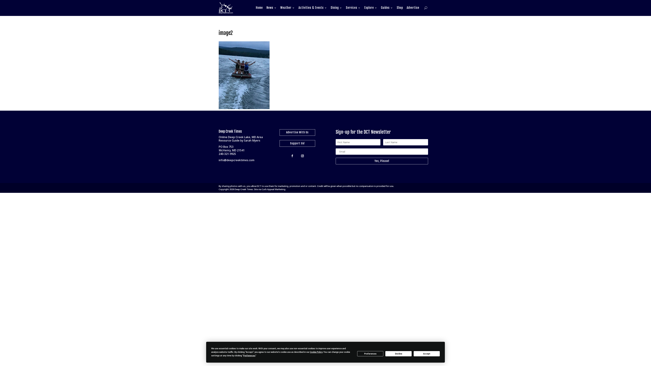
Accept (426, 354)
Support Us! (297, 143)
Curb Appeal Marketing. (274, 189)
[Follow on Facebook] (292, 155)
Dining (335, 7)
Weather (285, 7)
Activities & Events (311, 7)
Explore (369, 7)
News (270, 7)
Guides (385, 7)
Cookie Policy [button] (316, 352)
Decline (398, 354)
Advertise (413, 7)
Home (259, 7)
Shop (400, 7)
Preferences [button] (249, 355)
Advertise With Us (297, 132)
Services (351, 7)
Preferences (370, 354)
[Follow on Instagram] (302, 155)
